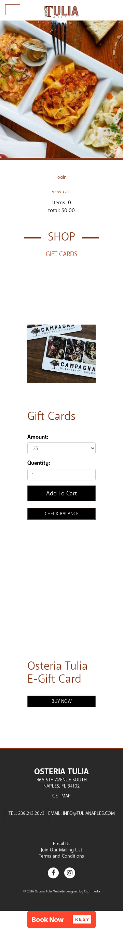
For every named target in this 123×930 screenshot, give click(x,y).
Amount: (37, 437)
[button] (61, 919)
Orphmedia (92, 891)
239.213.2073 (31, 813)
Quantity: (38, 463)
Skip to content (25, 31)
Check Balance (62, 513)
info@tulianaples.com (89, 813)
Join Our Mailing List (61, 850)
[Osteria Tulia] (61, 12)
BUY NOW (62, 701)
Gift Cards (61, 254)
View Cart (61, 191)
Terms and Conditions (61, 856)
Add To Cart (61, 493)
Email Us (61, 843)
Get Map (61, 796)
